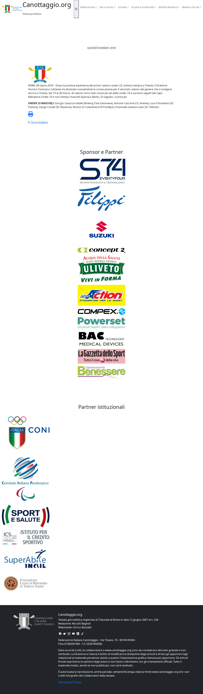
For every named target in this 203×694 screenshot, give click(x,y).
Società (122, 7)
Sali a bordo (106, 7)
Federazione (87, 7)
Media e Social (190, 7)
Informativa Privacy (70, 682)
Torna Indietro (39, 122)
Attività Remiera (167, 7)
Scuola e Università (142, 7)
